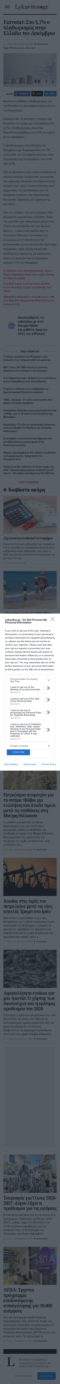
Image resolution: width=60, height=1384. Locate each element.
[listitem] (30, 680)
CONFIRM (18, 752)
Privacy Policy (49, 764)
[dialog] (30, 692)
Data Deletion (11, 764)
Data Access (30, 764)
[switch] (47, 688)
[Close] (53, 620)
